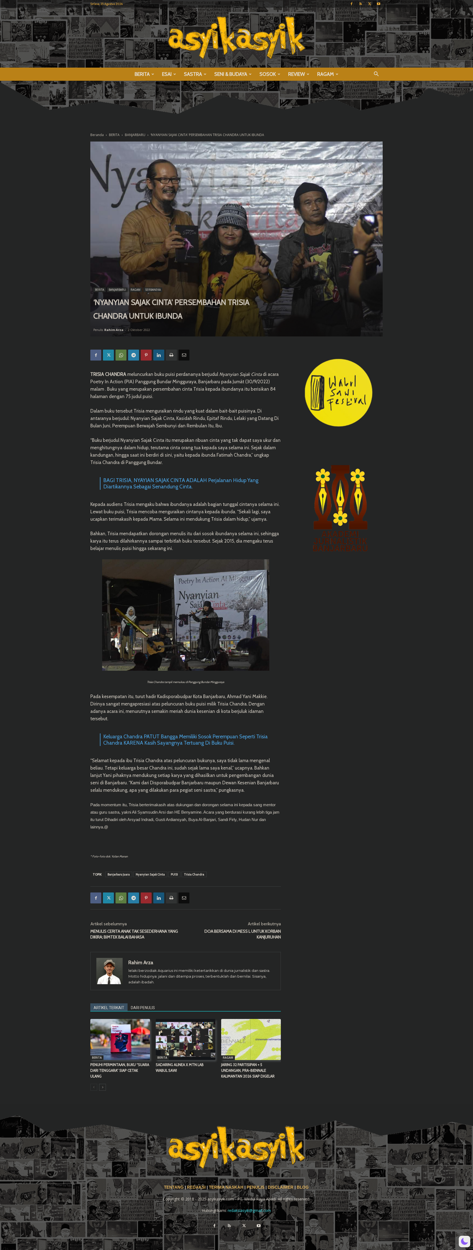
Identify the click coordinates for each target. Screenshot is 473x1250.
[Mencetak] (171, 355)
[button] (376, 74)
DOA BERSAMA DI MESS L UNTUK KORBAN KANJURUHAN (242, 934)
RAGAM (325, 74)
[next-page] (102, 1087)
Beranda (97, 135)
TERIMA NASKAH (226, 1187)
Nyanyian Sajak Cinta (150, 874)
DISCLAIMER (280, 1187)
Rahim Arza (113, 330)
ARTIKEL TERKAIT (109, 1008)
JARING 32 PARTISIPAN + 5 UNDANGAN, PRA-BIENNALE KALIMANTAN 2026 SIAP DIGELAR (248, 1070)
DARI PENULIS (143, 1008)
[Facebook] (351, 4)
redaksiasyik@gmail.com (249, 1210)
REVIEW (296, 74)
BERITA (142, 74)
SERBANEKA (153, 290)
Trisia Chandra (194, 874)
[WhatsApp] (121, 355)
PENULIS (256, 1187)
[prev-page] (93, 1087)
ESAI (167, 74)
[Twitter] (369, 4)
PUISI (174, 874)
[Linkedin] (158, 355)
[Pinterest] (146, 355)
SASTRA (193, 74)
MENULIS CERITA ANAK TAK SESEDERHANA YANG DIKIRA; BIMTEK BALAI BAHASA (134, 934)
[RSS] (360, 4)
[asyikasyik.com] (236, 38)
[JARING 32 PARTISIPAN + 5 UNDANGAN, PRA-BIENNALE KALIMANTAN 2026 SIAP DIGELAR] (251, 1039)
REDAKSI (196, 1187)
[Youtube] (378, 4)
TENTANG (174, 1187)
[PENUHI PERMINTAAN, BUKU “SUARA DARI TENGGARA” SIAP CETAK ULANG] (120, 1039)
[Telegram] (133, 355)
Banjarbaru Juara (119, 874)
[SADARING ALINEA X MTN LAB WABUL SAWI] (185, 1039)
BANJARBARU (135, 135)
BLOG (303, 1187)
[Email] (183, 355)
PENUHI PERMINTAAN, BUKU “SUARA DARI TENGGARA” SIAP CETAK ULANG (119, 1070)
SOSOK (267, 74)
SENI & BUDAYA (230, 74)
